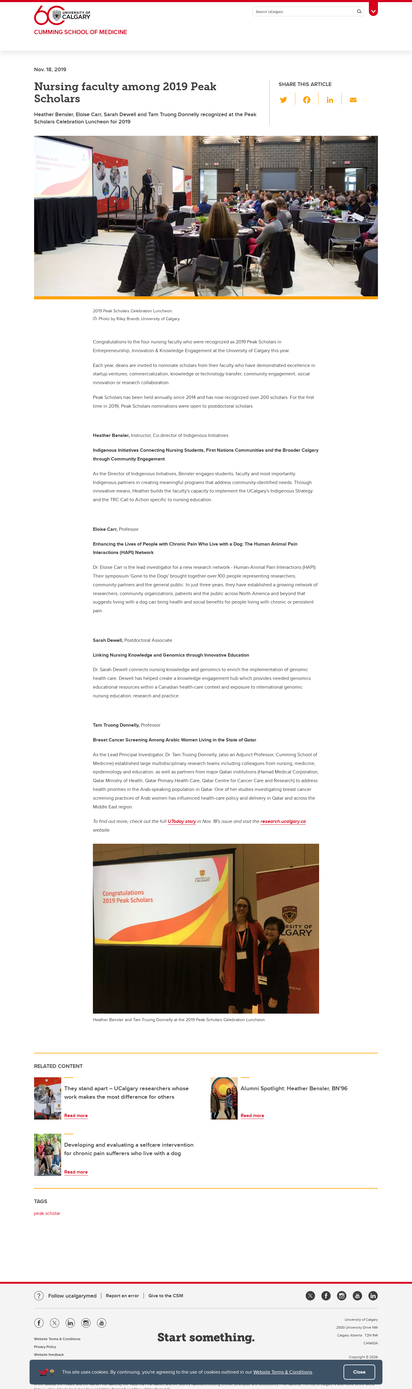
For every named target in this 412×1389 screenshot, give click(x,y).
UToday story (182, 821)
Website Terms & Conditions (282, 1371)
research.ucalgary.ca (283, 821)
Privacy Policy (45, 1346)
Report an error (122, 1295)
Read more (76, 1115)
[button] (287, 99)
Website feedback (49, 1354)
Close (359, 1371)
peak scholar (47, 1213)
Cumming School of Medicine (80, 31)
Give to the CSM (165, 1295)
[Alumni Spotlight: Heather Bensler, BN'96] (224, 1098)
